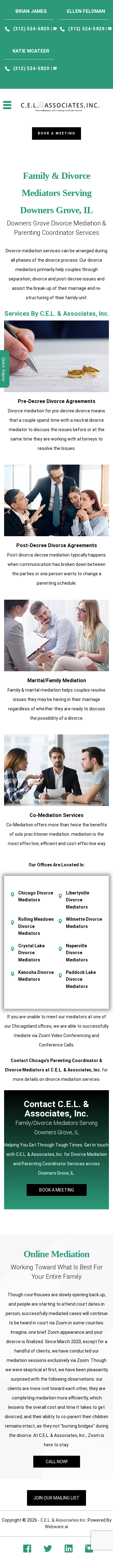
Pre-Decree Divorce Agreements (56, 401)
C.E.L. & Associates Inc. (63, 1520)
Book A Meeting (56, 1189)
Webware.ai (56, 1526)
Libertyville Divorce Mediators (77, 899)
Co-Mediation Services (56, 815)
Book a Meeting (56, 133)
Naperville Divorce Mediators (77, 952)
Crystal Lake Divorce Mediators (31, 952)
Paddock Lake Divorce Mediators (81, 979)
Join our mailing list (56, 1497)
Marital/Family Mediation (56, 680)
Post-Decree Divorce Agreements (56, 545)
